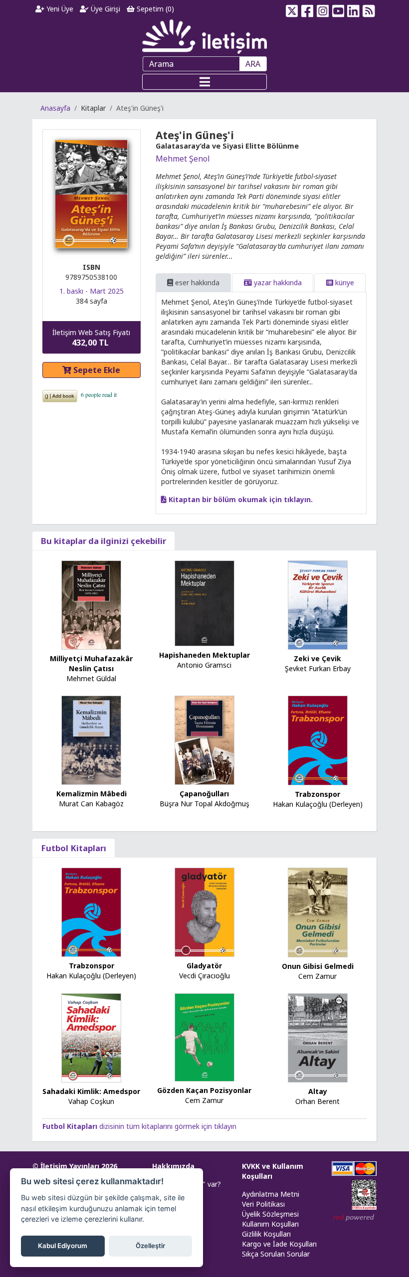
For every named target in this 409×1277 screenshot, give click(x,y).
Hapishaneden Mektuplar (204, 655)
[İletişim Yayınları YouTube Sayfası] (338, 9)
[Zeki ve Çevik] (318, 604)
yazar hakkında (277, 282)
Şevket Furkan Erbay (318, 668)
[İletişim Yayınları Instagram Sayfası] (323, 9)
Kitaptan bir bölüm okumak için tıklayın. (240, 499)
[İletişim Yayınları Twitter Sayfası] (292, 9)
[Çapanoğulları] (204, 739)
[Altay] (318, 1037)
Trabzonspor (317, 794)
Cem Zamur (317, 976)
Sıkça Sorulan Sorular (276, 1254)
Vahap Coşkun (91, 1101)
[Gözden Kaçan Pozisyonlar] (204, 1036)
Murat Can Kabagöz (91, 803)
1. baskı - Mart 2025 (91, 291)
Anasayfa (55, 108)
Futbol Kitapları (73, 848)
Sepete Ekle (95, 370)
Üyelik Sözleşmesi (270, 1214)
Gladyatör (204, 965)
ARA (252, 63)
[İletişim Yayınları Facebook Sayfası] (307, 9)
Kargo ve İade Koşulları (279, 1244)
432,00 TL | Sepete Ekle (354, 1239)
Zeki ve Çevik (317, 658)
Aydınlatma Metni (270, 1194)
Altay (317, 1091)
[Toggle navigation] (204, 82)
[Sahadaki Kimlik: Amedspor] (91, 1037)
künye (343, 282)
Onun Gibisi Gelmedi (318, 966)
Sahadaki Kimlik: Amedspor (91, 1091)
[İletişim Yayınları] (204, 36)
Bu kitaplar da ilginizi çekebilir (103, 541)
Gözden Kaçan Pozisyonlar (204, 1090)
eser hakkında (196, 282)
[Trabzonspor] (318, 739)
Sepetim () (154, 8)
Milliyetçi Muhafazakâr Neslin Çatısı (91, 663)
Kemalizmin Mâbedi (91, 793)
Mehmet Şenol (183, 158)
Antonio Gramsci (204, 665)
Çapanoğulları (204, 793)
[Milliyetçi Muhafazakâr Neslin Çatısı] (91, 604)
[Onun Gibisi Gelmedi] (318, 911)
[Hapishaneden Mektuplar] (204, 602)
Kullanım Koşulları (270, 1224)
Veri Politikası (263, 1204)
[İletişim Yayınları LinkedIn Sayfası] (353, 9)
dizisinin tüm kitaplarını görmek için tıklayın (139, 1126)
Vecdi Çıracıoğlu (204, 975)
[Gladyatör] (204, 911)
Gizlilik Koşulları (266, 1234)
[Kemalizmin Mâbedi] (91, 739)
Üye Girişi (104, 8)
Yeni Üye (58, 8)
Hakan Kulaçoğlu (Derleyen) (318, 804)
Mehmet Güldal (91, 678)
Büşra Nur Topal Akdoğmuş (204, 803)
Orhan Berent (317, 1101)
